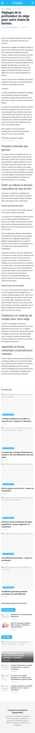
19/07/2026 (5, 493)
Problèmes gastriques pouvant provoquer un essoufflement (14, 592)
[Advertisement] (17, 32)
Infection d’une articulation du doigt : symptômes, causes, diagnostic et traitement (17, 524)
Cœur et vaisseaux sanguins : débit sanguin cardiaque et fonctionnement (21, 625)
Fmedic (17, 3)
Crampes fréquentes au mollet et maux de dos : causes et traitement (16, 419)
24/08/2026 (14, 692)
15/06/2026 (5, 596)
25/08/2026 (5, 423)
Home (3, 9)
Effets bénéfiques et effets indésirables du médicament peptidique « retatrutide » (13, 655)
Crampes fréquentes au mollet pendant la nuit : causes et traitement (21, 688)
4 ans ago (14, 629)
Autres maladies (17, 9)
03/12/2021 (24, 27)
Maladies (8, 9)
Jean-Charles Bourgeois (10, 27)
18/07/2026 (5, 529)
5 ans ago (14, 618)
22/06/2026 (5, 563)
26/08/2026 (6, 660)
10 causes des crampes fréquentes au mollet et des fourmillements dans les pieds (17, 454)
